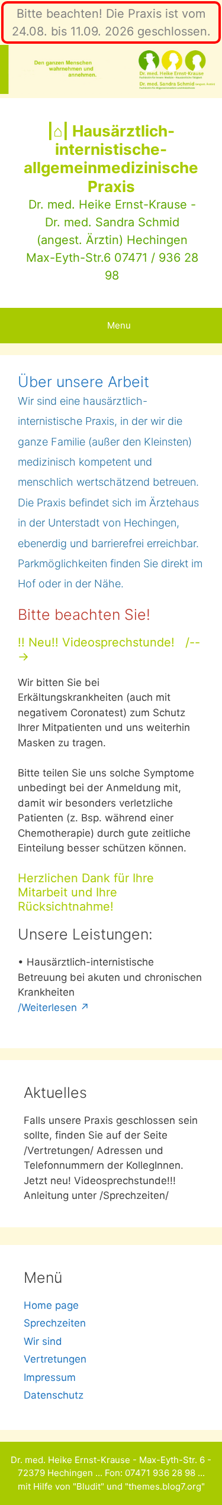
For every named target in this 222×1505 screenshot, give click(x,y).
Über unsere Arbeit (83, 382)
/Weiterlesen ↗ (53, 1007)
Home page (51, 1305)
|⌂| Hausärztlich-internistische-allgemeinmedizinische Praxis (111, 159)
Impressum (50, 1377)
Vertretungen (55, 1359)
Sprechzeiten (55, 1323)
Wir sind (43, 1341)
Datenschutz (53, 1395)
